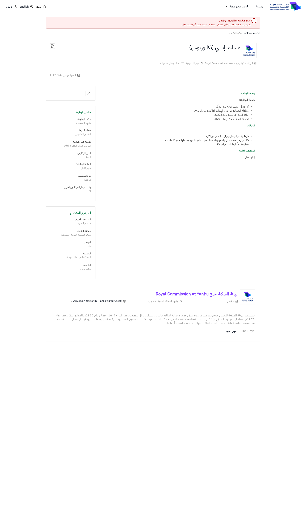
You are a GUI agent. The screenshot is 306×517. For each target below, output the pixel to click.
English (24, 7)
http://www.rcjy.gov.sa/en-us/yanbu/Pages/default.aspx (88, 301)
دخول (9, 7)
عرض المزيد (231, 331)
